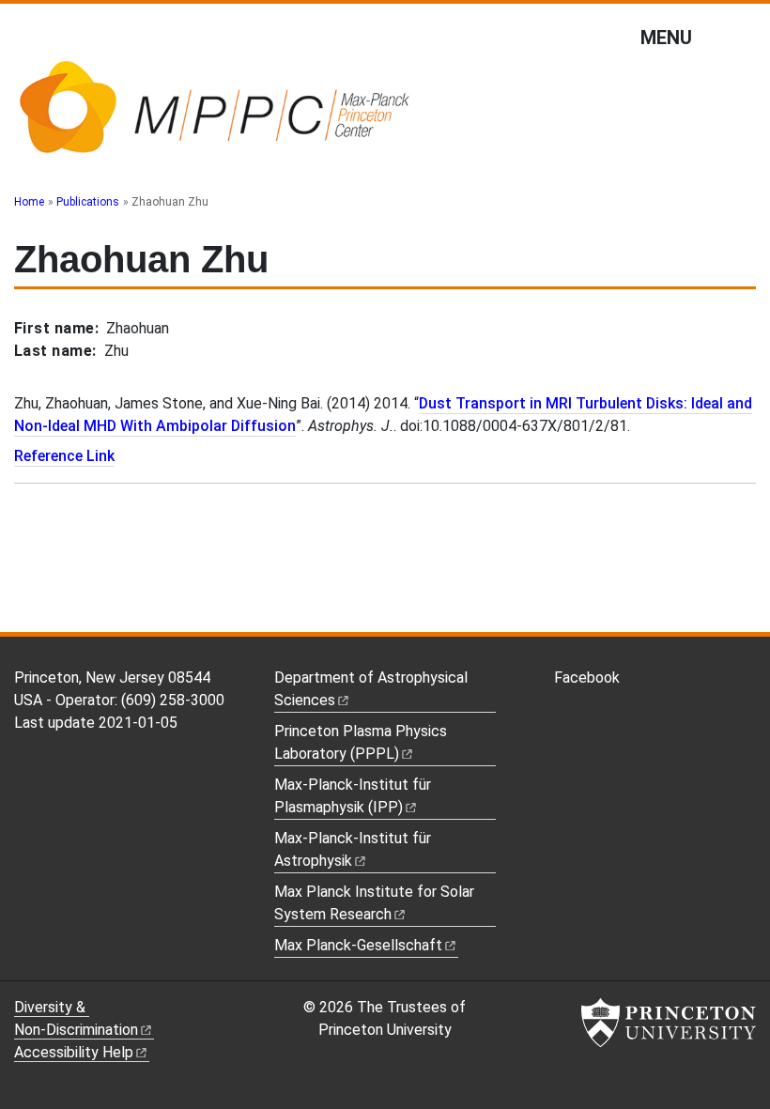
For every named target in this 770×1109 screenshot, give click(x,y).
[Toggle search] (743, 36)
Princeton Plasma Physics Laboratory (360, 742)
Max (358, 945)
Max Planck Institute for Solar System (374, 903)
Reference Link (64, 456)
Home (29, 201)
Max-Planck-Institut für (352, 849)
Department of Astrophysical (371, 689)
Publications (87, 201)
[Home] (213, 115)
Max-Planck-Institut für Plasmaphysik (352, 796)
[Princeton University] (668, 1022)
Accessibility (73, 1052)
